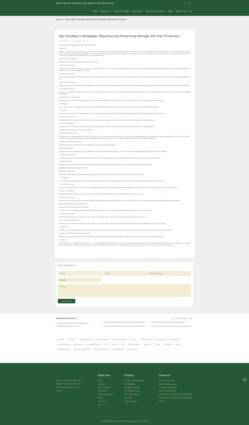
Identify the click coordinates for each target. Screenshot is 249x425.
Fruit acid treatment (174, 339)
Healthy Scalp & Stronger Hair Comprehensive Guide (168, 322)
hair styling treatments (118, 349)
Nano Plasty (72, 339)
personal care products (63, 349)
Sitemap (146, 421)
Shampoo (72, 184)
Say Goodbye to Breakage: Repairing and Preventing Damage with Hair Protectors (96, 19)
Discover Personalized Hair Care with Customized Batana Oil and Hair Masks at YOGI (125, 322)
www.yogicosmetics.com (132, 421)
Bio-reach (157, 344)
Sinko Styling (167, 344)
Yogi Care (178, 344)
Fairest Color (147, 344)
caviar (123, 344)
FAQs (190, 318)
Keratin (106, 344)
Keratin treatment (78, 344)
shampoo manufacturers (119, 339)
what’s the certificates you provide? (69, 326)
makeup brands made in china (82, 349)
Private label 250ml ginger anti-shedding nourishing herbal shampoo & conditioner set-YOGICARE (73, 323)
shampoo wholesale (134, 344)
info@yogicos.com (170, 384)
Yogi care (59, 19)
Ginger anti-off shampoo (85, 339)
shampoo (114, 344)
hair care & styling (132, 349)
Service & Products (182, 318)
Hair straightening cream (93, 344)
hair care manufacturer (103, 339)
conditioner (133, 339)
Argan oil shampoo (160, 339)
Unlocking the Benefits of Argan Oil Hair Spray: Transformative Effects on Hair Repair (125, 326)
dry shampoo (60, 339)
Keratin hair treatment (63, 344)
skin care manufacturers (100, 349)
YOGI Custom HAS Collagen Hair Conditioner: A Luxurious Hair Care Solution (172, 326)
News (173, 318)
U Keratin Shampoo (145, 339)
